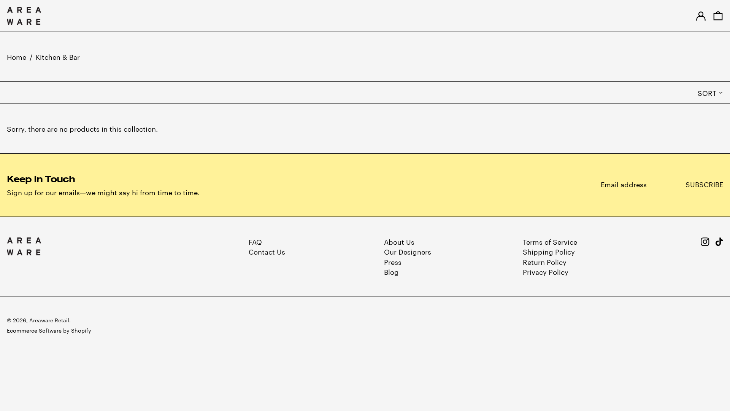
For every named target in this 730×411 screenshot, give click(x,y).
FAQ (255, 241)
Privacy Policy (545, 271)
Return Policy (545, 261)
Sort (707, 92)
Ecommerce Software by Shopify (49, 330)
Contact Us (267, 251)
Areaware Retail (49, 320)
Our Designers (407, 251)
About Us (399, 241)
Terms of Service (550, 241)
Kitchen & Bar (58, 56)
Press (393, 261)
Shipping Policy (549, 251)
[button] (718, 15)
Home (16, 56)
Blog (391, 271)
